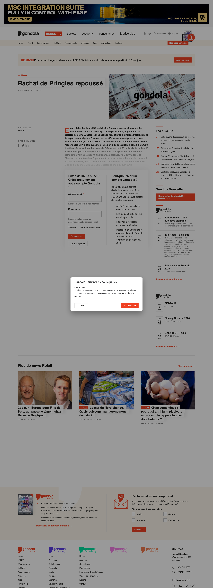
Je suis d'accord (130, 305)
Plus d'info (81, 305)
